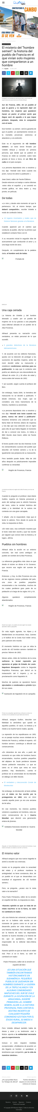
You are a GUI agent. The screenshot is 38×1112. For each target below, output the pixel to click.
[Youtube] (27, 1096)
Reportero (21, 1102)
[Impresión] (26, 73)
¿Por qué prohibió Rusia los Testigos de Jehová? (10, 1081)
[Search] (35, 2)
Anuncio (14, 1102)
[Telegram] (31, 73)
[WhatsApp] (17, 73)
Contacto (28, 1102)
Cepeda (6, 68)
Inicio (3, 41)
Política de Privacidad (19, 1104)
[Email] (22, 73)
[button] (3, 2)
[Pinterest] (13, 73)
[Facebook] (4, 73)
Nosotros (8, 1102)
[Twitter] (8, 73)
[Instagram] (16, 1096)
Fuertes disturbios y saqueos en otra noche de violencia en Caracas (27, 1082)
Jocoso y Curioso (11, 41)
